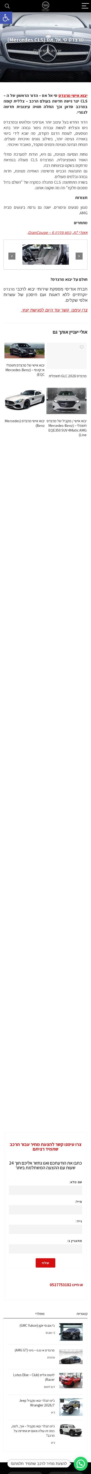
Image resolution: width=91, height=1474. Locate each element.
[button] (6, 18)
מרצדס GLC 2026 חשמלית (68, 376)
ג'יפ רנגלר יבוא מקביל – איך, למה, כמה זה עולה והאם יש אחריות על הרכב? (33, 1431)
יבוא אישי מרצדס (73, 95)
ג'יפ (53, 1412)
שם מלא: (76, 1182)
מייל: (78, 1202)
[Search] (7, 6)
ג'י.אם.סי (50, 1332)
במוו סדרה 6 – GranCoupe (49, 232)
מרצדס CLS (41, 50)
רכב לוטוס (49, 1386)
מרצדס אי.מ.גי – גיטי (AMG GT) (35, 1350)
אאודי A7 (80, 232)
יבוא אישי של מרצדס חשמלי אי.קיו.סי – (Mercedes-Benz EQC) (25, 370)
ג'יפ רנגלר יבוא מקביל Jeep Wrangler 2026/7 (37, 1402)
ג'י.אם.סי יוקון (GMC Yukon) (37, 1325)
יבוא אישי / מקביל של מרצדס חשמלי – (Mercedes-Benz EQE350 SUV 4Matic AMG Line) (67, 427)
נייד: (79, 1221)
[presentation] (11, 256)
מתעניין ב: (74, 1241)
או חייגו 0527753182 (66, 1284)
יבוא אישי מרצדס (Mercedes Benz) (25, 423)
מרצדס (56, 50)
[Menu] (85, 6)
